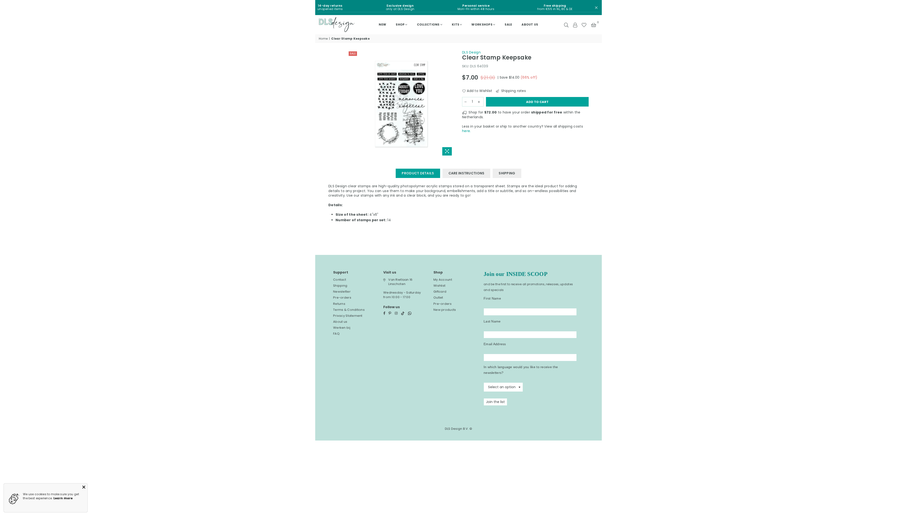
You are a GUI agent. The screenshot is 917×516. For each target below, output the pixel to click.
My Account (442, 279)
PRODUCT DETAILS (418, 173)
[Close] (83, 487)
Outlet (438, 297)
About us (530, 24)
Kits (455, 24)
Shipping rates (513, 91)
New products (444, 309)
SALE (508, 24)
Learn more (63, 498)
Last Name (492, 321)
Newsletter (342, 291)
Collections (428, 24)
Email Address (495, 344)
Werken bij (341, 327)
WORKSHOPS (481, 24)
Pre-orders (342, 297)
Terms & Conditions (349, 309)
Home (323, 39)
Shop (400, 24)
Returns (339, 303)
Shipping (340, 285)
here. (466, 131)
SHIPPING (507, 173)
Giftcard (439, 291)
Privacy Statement (348, 315)
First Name (492, 298)
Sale (353, 53)
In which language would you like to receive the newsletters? (521, 370)
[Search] (566, 24)
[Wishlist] (584, 24)
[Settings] (575, 24)
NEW (382, 24)
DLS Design (471, 52)
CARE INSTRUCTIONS (466, 173)
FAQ (336, 333)
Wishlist (439, 285)
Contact (339, 279)
